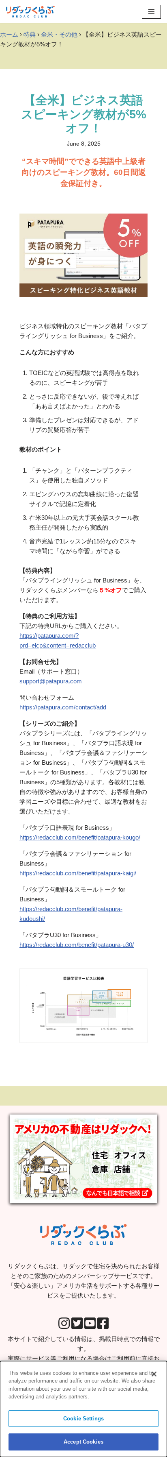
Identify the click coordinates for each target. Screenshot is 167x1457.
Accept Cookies (83, 1442)
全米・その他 (59, 34)
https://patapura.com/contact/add (62, 707)
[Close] (154, 1374)
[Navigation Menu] (151, 12)
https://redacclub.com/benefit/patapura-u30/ (76, 944)
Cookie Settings (83, 1419)
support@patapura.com (50, 681)
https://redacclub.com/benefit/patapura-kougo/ (79, 837)
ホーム (9, 34)
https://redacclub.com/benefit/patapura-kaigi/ (77, 873)
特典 (30, 34)
